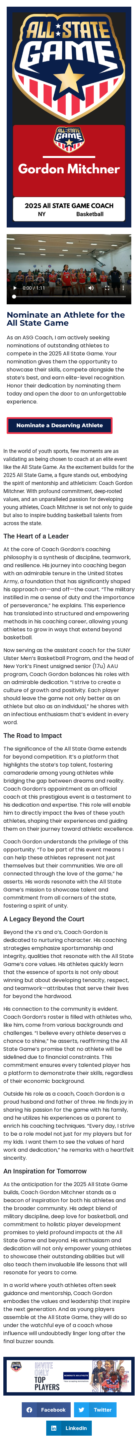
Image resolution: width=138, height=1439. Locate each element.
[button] (46, 1409)
